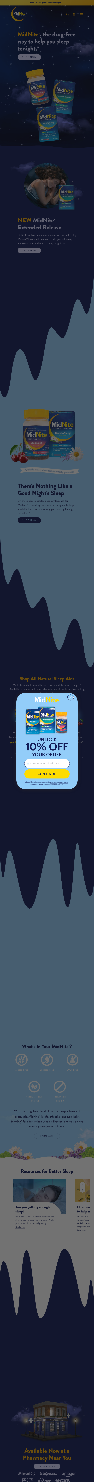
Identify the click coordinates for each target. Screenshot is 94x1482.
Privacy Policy (53, 782)
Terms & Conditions (63, 782)
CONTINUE (47, 774)
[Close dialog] (70, 697)
